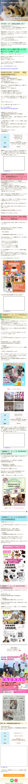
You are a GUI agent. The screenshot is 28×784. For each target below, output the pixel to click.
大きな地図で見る (6, 171)
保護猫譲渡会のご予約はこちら (14, 547)
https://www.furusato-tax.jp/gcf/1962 (9, 68)
